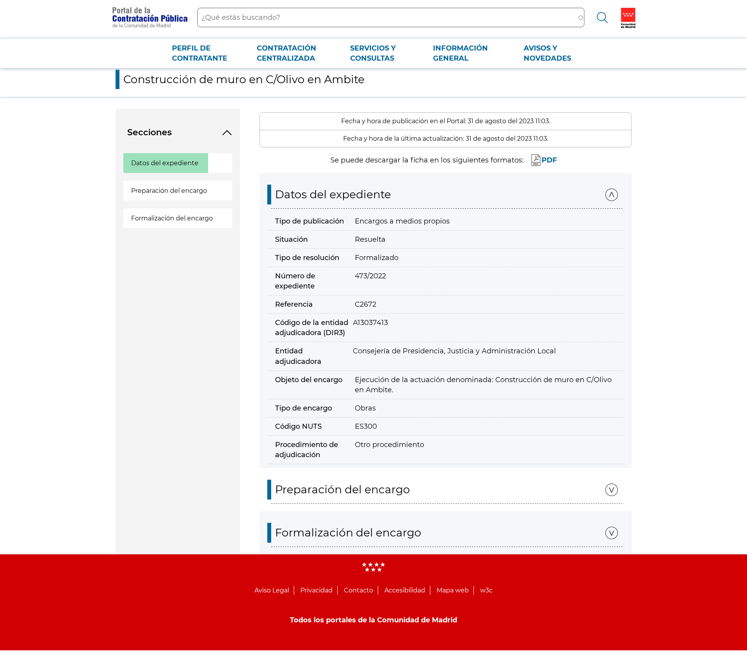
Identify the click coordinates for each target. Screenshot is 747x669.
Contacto (358, 590)
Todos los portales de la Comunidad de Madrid (373, 620)
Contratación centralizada (286, 53)
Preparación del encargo (169, 190)
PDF (549, 160)
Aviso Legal (271, 590)
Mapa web (453, 590)
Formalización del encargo (172, 218)
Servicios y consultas (373, 53)
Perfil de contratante (199, 53)
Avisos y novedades (547, 53)
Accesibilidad (404, 590)
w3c (486, 590)
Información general (460, 53)
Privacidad (316, 590)
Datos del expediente (164, 163)
